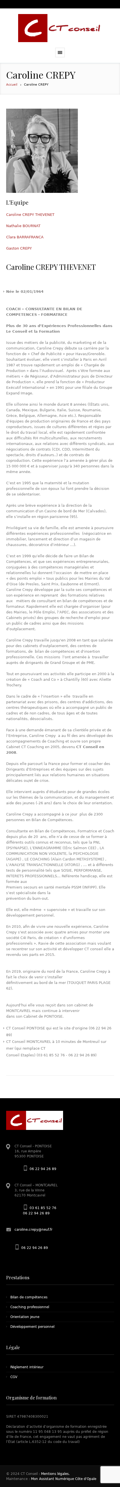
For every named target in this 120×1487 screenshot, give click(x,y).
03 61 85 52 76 (43, 1208)
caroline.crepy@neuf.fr (33, 1230)
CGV (13, 1377)
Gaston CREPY (19, 248)
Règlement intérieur (27, 1367)
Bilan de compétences (28, 1297)
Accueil (11, 84)
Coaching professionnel (29, 1307)
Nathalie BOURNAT (23, 226)
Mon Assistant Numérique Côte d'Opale (63, 1479)
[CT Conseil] (60, 28)
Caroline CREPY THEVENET (30, 215)
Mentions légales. (55, 1474)
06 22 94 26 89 (43, 1169)
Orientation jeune (24, 1317)
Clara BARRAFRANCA (25, 237)
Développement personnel (32, 1327)
